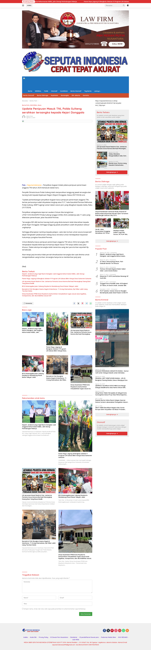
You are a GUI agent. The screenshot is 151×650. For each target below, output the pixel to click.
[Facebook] (104, 630)
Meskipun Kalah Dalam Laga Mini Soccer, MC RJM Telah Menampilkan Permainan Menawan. (120, 232)
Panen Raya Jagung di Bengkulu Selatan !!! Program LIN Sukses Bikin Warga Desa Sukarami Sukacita (80, 1)
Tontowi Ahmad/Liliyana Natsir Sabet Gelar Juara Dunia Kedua (113, 270)
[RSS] (127, 630)
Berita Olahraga (42, 95)
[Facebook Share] (74, 303)
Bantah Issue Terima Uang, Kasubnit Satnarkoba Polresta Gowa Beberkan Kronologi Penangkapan (118, 164)
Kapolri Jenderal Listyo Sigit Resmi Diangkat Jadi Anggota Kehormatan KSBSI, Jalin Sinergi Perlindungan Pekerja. (53, 275)
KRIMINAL (38, 91)
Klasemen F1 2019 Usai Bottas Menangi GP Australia (114, 277)
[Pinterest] (112, 630)
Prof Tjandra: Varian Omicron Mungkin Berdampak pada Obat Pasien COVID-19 (114, 292)
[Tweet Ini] (78, 303)
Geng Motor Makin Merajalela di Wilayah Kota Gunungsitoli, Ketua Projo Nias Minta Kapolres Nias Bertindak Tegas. (111, 394)
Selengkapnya (111, 172)
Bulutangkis (65, 95)
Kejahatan (54, 95)
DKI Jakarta (76, 95)
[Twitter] (108, 630)
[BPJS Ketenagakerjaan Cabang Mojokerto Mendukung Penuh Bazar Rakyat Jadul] (33, 363)
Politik (46, 91)
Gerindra (86, 95)
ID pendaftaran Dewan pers (89, 637)
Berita (30, 91)
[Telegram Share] (86, 303)
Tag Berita (87, 91)
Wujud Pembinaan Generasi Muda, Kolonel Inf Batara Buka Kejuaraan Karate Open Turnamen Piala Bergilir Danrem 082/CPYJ (111, 213)
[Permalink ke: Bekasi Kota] (23, 117)
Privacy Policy (43, 637)
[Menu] (23, 5)
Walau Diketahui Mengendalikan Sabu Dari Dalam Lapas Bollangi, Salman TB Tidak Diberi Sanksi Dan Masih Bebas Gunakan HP (117, 155)
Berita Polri (25, 105)
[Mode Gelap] (128, 5)
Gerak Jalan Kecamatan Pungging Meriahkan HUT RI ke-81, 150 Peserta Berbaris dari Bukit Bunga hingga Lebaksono (102, 231)
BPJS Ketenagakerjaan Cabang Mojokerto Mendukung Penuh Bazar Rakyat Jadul (50, 286)
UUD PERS (75, 640)
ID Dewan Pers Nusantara (59, 637)
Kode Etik (33, 637)
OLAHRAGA (64, 91)
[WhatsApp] (123, 630)
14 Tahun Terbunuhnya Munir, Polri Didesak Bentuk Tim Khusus (111, 262)
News (39, 105)
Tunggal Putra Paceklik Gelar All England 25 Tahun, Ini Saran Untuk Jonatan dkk (113, 284)
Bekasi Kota (29, 116)
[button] (124, 5)
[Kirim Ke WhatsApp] (90, 303)
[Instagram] (116, 630)
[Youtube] (119, 630)
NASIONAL (33, 105)
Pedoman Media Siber (108, 637)
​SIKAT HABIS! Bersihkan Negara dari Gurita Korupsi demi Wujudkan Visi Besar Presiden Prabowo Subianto (110, 408)
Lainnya (97, 91)
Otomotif (54, 91)
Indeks (29, 5)
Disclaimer (73, 637)
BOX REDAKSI (122, 637)
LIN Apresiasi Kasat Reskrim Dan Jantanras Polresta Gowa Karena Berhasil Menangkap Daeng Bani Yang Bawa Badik (56, 282)
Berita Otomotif (76, 91)
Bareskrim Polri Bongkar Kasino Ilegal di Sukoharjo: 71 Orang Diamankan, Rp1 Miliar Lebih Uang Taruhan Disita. (55, 290)
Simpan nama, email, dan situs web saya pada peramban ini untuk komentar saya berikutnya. (55, 609)
